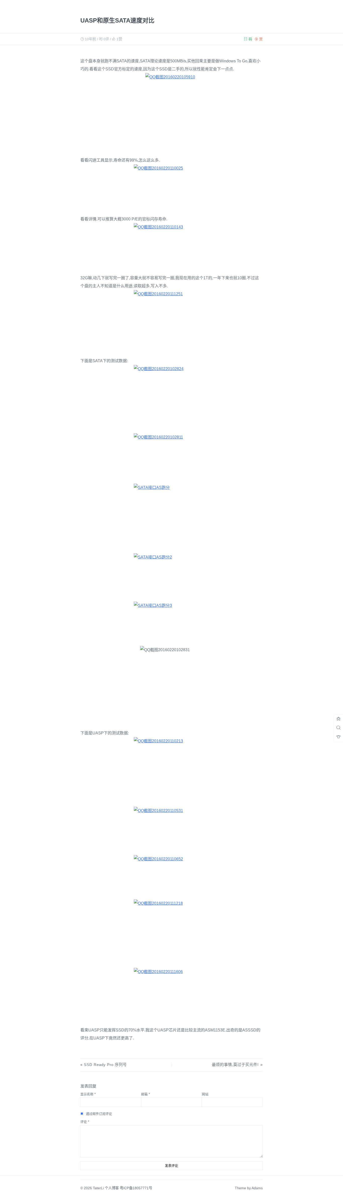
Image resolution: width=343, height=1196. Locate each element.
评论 (84, 1122)
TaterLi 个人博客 (106, 1188)
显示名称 (88, 1094)
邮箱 (145, 1094)
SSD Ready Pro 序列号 (105, 1064)
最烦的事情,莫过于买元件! (235, 1064)
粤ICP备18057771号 (136, 1188)
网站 (205, 1094)
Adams (257, 1188)
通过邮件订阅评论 (99, 1114)
